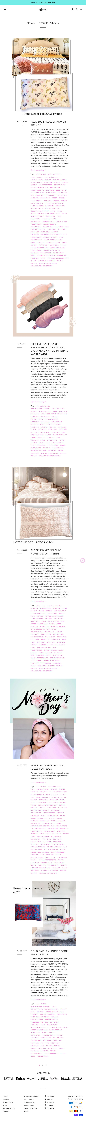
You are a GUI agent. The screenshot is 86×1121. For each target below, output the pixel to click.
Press (5, 1105)
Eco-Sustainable (51, 200)
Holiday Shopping (52, 208)
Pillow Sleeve (49, 224)
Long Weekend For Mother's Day (46, 824)
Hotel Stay (50, 216)
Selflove (35, 232)
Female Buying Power (40, 416)
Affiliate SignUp (9, 1108)
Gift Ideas (49, 206)
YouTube (50, 1108)
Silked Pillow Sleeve (53, 240)
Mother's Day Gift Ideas (50, 834)
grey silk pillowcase (40, 810)
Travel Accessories (39, 247)
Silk (63, 432)
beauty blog (36, 182)
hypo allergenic (47, 424)
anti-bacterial (51, 177)
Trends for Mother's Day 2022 (49, 866)
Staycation (43, 245)
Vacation (35, 258)
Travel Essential (57, 247)
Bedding (59, 190)
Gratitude (60, 206)
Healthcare (36, 813)
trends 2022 (46, 253)
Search (5, 1096)
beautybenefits (37, 190)
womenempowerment (48, 263)
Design (62, 198)
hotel (64, 213)
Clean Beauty (50, 195)
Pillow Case (36, 224)
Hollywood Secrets (39, 211)
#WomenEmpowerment (40, 409)
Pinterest (50, 1102)
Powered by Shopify (75, 1099)
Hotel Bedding (37, 216)
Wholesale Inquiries (31, 1096)
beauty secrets (45, 185)
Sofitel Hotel (37, 857)
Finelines (35, 422)
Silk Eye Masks (37, 435)
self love (51, 229)
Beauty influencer (52, 182)
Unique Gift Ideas (38, 450)
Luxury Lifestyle (48, 427)
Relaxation (48, 227)
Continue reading (37, 170)
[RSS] (58, 23)
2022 (33, 177)
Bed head (50, 190)
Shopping (35, 234)
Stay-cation (50, 857)
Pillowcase (36, 227)
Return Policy (29, 1099)
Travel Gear (36, 250)
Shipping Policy (29, 1102)
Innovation (36, 221)
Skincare (34, 440)
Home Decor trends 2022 (49, 213)
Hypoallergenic (49, 219)
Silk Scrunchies (51, 849)
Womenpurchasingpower (42, 266)
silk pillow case (38, 847)
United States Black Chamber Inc (51, 255)
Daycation (62, 195)
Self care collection (50, 639)
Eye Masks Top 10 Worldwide (54, 414)
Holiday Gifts (37, 208)
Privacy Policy (29, 1105)
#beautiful (41, 174)
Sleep (42, 440)
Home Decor (53, 621)
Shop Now (45, 232)
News (31, 23)
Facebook (50, 1096)
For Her (48, 618)
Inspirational (49, 221)
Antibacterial (37, 179)
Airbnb (40, 177)
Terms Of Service (30, 1108)
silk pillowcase (50, 237)
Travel (63, 245)
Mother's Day (49, 831)
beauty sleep (60, 185)
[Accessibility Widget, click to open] (82, 560)
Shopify (55, 232)
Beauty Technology (39, 187)
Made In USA (62, 221)
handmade (55, 810)
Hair (43, 1025)
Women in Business (46, 261)
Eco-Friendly (36, 200)
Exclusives (52, 613)
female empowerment (54, 203)
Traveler (35, 253)
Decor (54, 198)
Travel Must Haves (51, 250)
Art (44, 605)
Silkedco (51, 242)
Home (52, 211)
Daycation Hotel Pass (40, 198)
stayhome (54, 245)
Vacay (43, 258)
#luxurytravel (55, 174)
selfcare (62, 229)
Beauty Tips (55, 187)
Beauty (48, 179)
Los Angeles (61, 826)
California (51, 193)
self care (59, 227)
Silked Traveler (38, 242)
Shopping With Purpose (51, 234)
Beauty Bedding (60, 179)
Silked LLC (79, 1096)
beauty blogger (60, 792)
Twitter (50, 1099)
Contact (6, 1111)
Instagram (49, 632)
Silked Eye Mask (60, 435)
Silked (48, 435)
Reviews (6, 1099)
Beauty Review (45, 411)
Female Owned (37, 206)
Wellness (35, 453)
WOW (26, 1111)
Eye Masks (35, 414)
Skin (58, 242)
